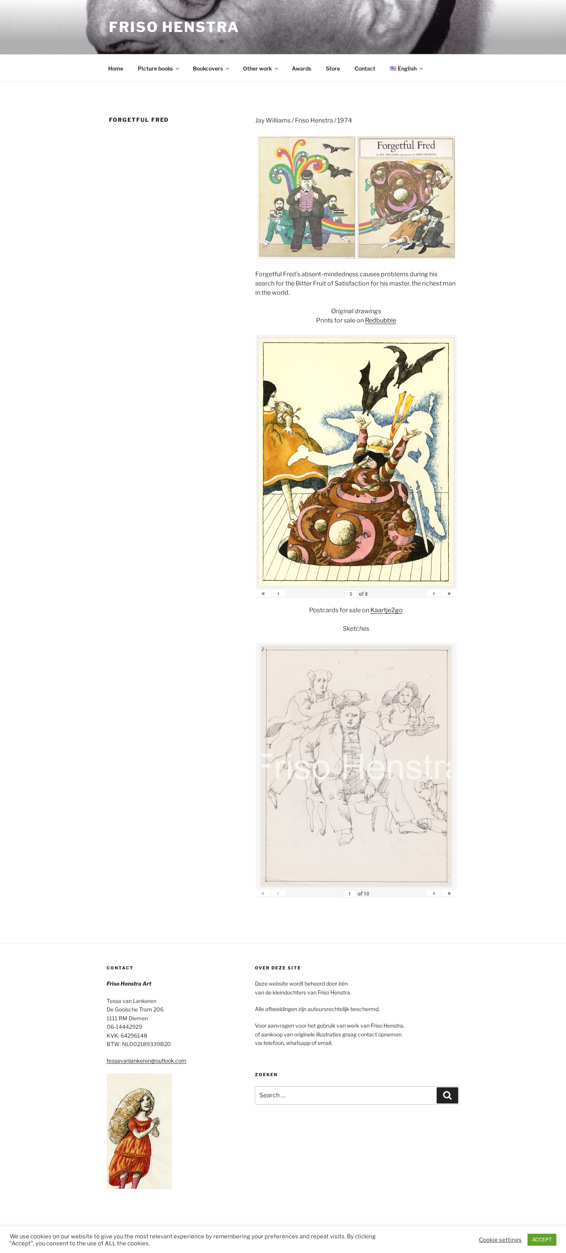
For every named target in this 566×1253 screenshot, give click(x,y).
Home (115, 68)
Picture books (155, 68)
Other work (257, 68)
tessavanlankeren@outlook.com (146, 1060)
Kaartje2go (386, 610)
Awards (301, 68)
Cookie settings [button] (500, 1239)
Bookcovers (208, 68)
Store (333, 68)
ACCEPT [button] (542, 1239)
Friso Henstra (174, 26)
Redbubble (380, 320)
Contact (365, 68)
